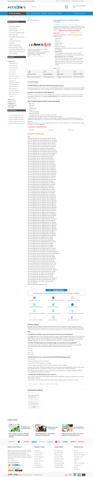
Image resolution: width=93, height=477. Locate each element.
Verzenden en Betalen (65, 1)
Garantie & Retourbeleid (79, 454)
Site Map (76, 467)
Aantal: (55, 68)
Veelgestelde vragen (78, 456)
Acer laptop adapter (58, 450)
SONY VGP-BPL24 (60, 122)
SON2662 (63, 46)
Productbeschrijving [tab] (33, 81)
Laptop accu (14, 16)
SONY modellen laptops (43, 88)
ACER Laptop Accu (13, 65)
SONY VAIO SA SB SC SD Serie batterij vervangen (48, 327)
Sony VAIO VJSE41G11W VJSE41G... (17, 123)
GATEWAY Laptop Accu (14, 76)
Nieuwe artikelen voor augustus (78, 1)
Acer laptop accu (37, 465)
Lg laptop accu (37, 463)
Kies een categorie (16, 13)
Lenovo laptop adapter (59, 463)
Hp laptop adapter (58, 460)
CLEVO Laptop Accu (13, 92)
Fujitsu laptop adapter (59, 458)
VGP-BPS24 (74, 48)
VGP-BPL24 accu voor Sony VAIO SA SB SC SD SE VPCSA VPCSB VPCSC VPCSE (34, 403)
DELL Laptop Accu (13, 74)
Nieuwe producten (35, 13)
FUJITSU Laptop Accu (14, 90)
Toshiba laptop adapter (59, 467)
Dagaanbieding (51, 13)
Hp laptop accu (37, 450)
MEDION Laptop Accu (14, 86)
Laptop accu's (11, 61)
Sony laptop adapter (58, 465)
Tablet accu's (11, 99)
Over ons (58, 1)
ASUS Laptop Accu (13, 63)
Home (28, 13)
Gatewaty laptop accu (39, 460)
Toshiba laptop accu (38, 467)
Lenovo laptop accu (38, 452)
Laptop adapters (12, 105)
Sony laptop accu (38, 454)
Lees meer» (11, 96)
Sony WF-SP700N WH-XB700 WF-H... (17, 121)
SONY (59, 40)
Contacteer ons (77, 465)
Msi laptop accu (37, 458)
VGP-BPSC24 (80, 48)
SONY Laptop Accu (13, 88)
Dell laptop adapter (58, 454)
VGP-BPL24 (68, 48)
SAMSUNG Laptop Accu (14, 82)
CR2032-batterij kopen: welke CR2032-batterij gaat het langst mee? (45, 434)
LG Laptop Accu (12, 71)
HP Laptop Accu (12, 69)
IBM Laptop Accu (12, 94)
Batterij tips (76, 458)
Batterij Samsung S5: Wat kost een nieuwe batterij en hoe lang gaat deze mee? (73, 434)
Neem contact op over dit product (36, 56)
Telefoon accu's (12, 101)
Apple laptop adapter (58, 452)
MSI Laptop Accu (12, 80)
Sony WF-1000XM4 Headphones (16, 115)
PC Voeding (11, 107)
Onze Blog (59, 13)
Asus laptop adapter (58, 456)
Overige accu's (11, 103)
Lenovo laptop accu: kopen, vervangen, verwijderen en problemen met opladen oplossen (19, 435)
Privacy (75, 460)
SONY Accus (21, 16)
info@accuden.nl (81, 13)
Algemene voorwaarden (79, 463)
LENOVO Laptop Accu (14, 78)
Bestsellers (44, 13)
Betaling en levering (78, 452)
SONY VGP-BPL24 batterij (30, 16)
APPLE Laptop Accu (13, 67)
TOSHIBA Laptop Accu (14, 84)
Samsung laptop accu (39, 456)
